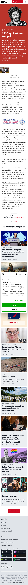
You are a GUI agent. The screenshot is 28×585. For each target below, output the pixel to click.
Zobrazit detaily (19, 300)
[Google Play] (6, 555)
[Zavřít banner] (25, 274)
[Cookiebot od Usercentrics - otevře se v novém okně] (16, 274)
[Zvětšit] (14, 16)
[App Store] (6, 552)
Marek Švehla (5, 61)
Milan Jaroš (4, 384)
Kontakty (3, 525)
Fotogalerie (4, 374)
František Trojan (6, 474)
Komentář (6, 403)
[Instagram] (11, 568)
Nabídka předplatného (7, 531)
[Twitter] (7, 568)
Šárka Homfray (5, 354)
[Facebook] (2, 568)
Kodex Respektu (5, 528)
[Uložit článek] (21, 24)
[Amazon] (6, 559)
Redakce (3, 522)
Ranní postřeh (7, 344)
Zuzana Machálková (7, 445)
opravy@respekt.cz (18, 217)
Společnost (4, 464)
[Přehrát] (20, 242)
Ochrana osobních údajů (7, 542)
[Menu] (26, 2)
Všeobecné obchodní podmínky (9, 539)
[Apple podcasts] (19, 552)
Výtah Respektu (12, 433)
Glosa (5, 30)
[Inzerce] (14, 121)
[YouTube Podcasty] (19, 555)
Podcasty (6, 433)
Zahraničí (4, 247)
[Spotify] (19, 559)
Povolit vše (14, 305)
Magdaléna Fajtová (6, 259)
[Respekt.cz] (4, 2)
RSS (2, 537)
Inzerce (3, 534)
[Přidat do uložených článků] (24, 242)
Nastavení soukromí (6, 545)
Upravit (13, 309)
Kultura (4, 494)
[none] (25, 24)
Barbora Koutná (6, 504)
